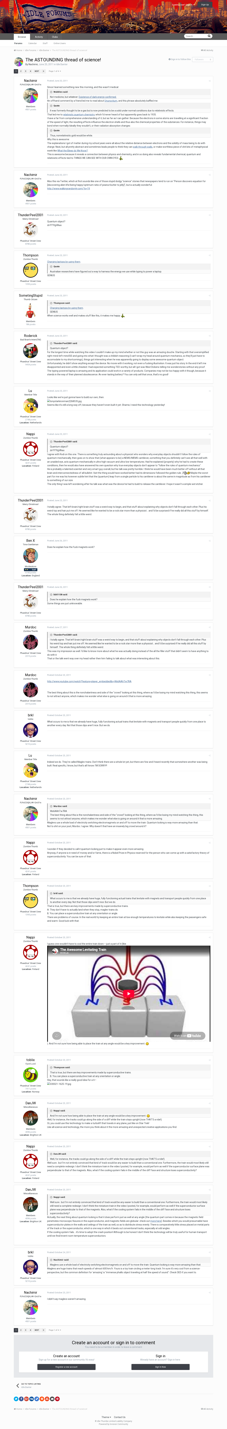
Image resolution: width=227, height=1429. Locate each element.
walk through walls (142, 146)
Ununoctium (111, 100)
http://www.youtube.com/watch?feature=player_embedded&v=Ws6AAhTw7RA (89, 681)
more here (155, 1221)
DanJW (30, 1103)
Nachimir (33, 64)
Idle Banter (62, 64)
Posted (57, 80)
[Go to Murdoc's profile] (30, 642)
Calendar (32, 43)
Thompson (30, 255)
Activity (39, 37)
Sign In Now (160, 1367)
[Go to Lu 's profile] (30, 405)
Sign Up (205, 4)
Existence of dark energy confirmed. (97, 97)
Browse (22, 37)
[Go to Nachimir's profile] (18, 61)
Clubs (55, 37)
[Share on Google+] (26, 1399)
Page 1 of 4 (54, 71)
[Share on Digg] (31, 1399)
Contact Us (119, 1417)
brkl (30, 715)
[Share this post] (210, 81)
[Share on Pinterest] (57, 1399)
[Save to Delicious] (36, 1399)
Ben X (30, 541)
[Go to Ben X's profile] (30, 555)
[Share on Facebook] (21, 1399)
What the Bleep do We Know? (72, 150)
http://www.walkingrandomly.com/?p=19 (68, 188)
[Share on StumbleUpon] (47, 1399)
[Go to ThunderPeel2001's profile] (30, 229)
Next (37, 71)
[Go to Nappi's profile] (30, 448)
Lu (30, 391)
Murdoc (30, 627)
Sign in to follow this (181, 59)
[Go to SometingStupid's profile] (30, 310)
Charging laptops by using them (63, 261)
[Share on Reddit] (42, 1399)
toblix (30, 1060)
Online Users (60, 43)
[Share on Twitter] (16, 1399)
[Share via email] (52, 1399)
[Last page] (43, 71)
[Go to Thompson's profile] (30, 270)
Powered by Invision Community (113, 1424)
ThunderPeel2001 (31, 215)
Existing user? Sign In (182, 4)
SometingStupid (30, 295)
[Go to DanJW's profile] (30, 1118)
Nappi (30, 434)
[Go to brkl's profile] (30, 730)
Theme (106, 1417)
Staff (45, 43)
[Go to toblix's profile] (30, 1074)
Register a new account (66, 1367)
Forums (18, 43)
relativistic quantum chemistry (79, 114)
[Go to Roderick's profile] (30, 350)
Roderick (30, 336)
